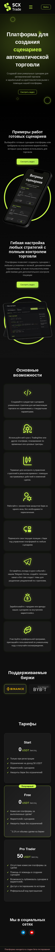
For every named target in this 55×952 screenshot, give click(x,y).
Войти (46, 7)
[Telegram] (23, 932)
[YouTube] (32, 932)
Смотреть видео (27, 162)
